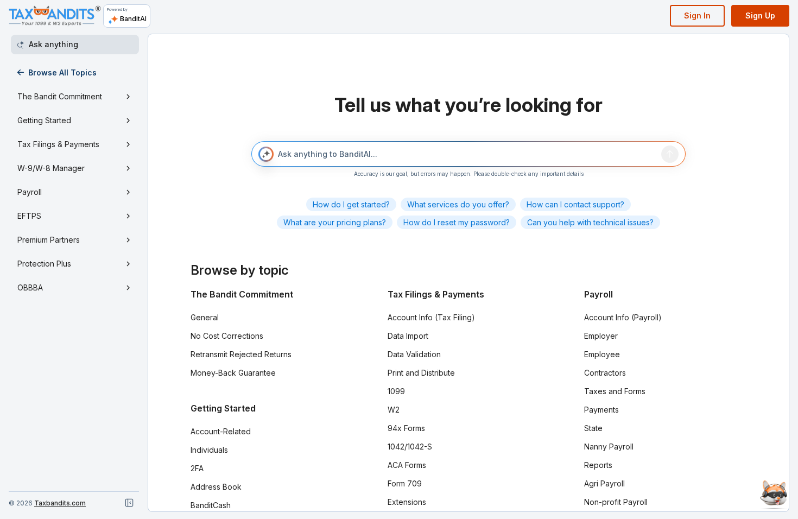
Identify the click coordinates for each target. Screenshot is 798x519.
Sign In (697, 15)
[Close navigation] (129, 503)
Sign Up (760, 15)
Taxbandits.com (60, 503)
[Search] (670, 154)
